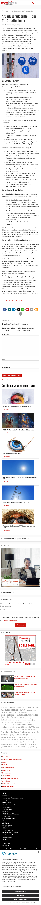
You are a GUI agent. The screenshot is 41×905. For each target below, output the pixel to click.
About (4, 762)
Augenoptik (33, 707)
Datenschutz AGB (8, 784)
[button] (33, 2)
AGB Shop (6, 776)
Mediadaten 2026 (8, 768)
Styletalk (16, 744)
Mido (33, 735)
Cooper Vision (21, 720)
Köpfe (13, 732)
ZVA (34, 747)
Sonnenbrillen (29, 742)
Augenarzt (11, 707)
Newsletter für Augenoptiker (12, 760)
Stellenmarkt (7, 843)
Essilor (29, 722)
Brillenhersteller (9, 835)
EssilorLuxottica (7, 725)
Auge (12, 320)
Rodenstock (11, 742)
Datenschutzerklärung (10, 621)
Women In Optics (15, 747)
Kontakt (5, 757)
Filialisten (8, 730)
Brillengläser (10, 714)
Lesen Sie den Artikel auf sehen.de (14, 301)
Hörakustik (18, 730)
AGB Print (6, 781)
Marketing (22, 734)
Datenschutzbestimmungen (11, 380)
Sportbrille (6, 744)
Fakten (28, 727)
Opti (16, 740)
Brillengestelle (22, 712)
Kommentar (6, 334)
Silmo (20, 742)
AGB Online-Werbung (10, 778)
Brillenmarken (19, 717)
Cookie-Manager (8, 786)
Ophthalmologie (7, 740)
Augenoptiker (13, 710)
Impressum (6, 770)
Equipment (20, 722)
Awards (31, 710)
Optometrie (26, 740)
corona (31, 720)
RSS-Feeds (6, 765)
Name (3, 359)
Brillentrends (8, 720)
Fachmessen (23, 724)
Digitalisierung (8, 722)
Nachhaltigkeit (26, 737)
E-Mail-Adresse (6, 367)
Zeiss (28, 747)
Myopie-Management (9, 737)
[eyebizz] (8, 3)
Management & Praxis (10, 833)
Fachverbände (13, 727)
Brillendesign (9, 712)
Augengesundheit (21, 707)
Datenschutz (6, 773)
